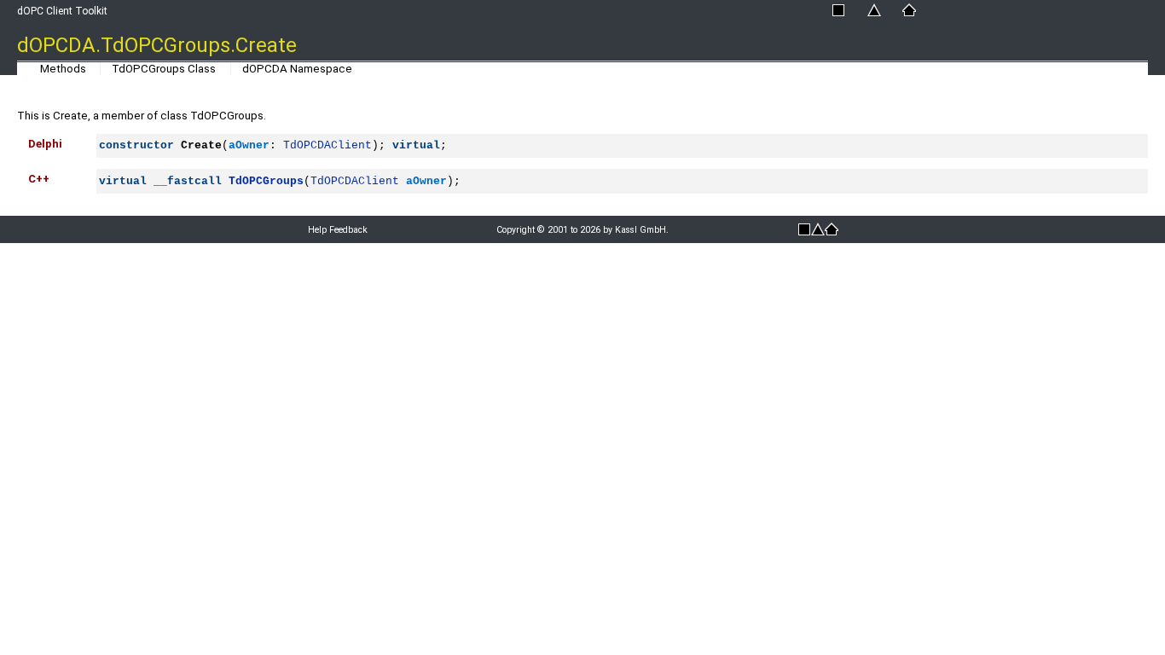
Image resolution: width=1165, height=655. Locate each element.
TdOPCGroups (266, 181)
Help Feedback (338, 229)
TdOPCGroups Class (164, 68)
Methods (63, 68)
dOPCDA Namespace (297, 68)
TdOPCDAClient (327, 145)
